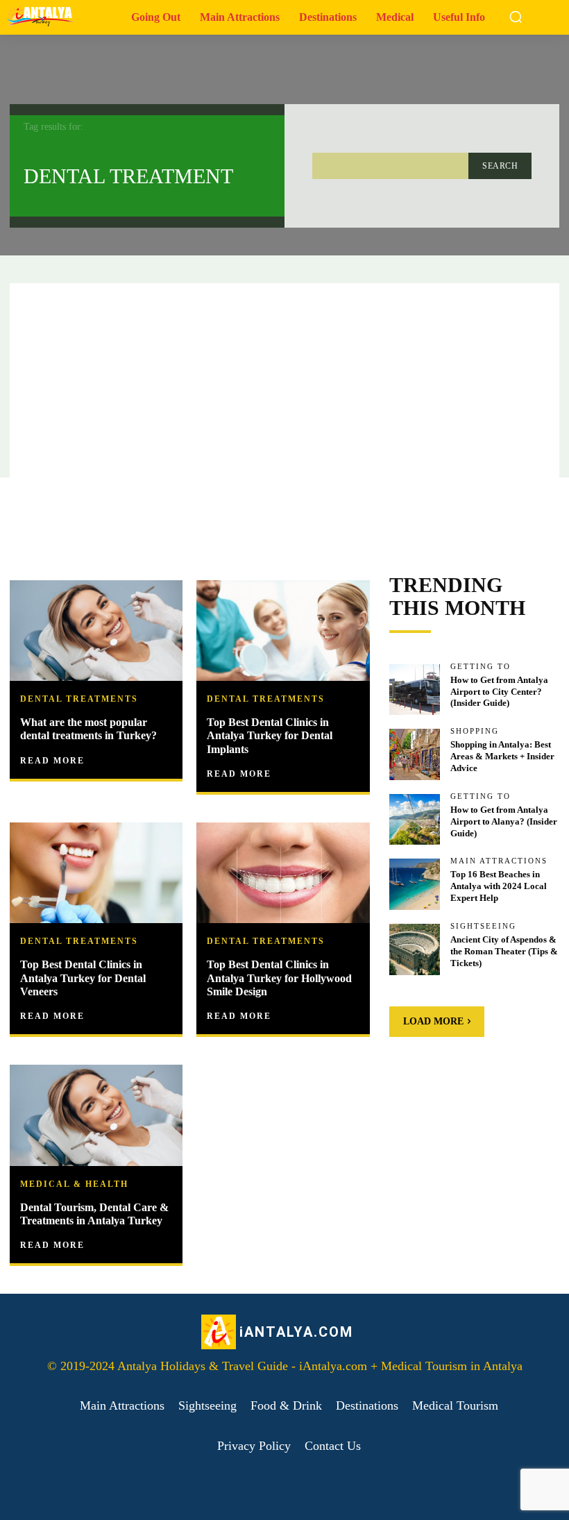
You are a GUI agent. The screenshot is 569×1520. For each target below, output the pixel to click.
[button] (516, 17)
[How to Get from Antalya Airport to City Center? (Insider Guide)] (415, 690)
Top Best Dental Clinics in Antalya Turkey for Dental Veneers (83, 978)
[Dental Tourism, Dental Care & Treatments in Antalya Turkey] (96, 1117)
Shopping (474, 731)
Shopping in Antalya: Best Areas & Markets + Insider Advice (502, 756)
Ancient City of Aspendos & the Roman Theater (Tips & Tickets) (504, 951)
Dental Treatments (79, 699)
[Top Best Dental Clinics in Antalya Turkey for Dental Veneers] (96, 874)
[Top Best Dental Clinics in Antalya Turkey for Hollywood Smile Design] (282, 874)
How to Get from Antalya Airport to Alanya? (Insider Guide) (503, 821)
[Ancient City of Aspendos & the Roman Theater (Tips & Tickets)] (415, 949)
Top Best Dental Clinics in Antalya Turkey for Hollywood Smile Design (279, 978)
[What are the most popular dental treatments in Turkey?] (96, 632)
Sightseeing (483, 926)
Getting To (480, 666)
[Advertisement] (284, 380)
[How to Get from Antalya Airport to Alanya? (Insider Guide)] (415, 819)
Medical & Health (74, 1184)
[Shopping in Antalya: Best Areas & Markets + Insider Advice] (415, 754)
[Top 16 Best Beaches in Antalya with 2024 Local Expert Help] (415, 884)
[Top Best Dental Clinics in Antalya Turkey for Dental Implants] (282, 632)
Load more (433, 1021)
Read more (52, 761)
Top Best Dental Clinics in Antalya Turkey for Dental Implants (269, 735)
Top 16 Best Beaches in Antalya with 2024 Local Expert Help (498, 886)
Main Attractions (498, 861)
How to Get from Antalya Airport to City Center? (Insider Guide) (499, 692)
